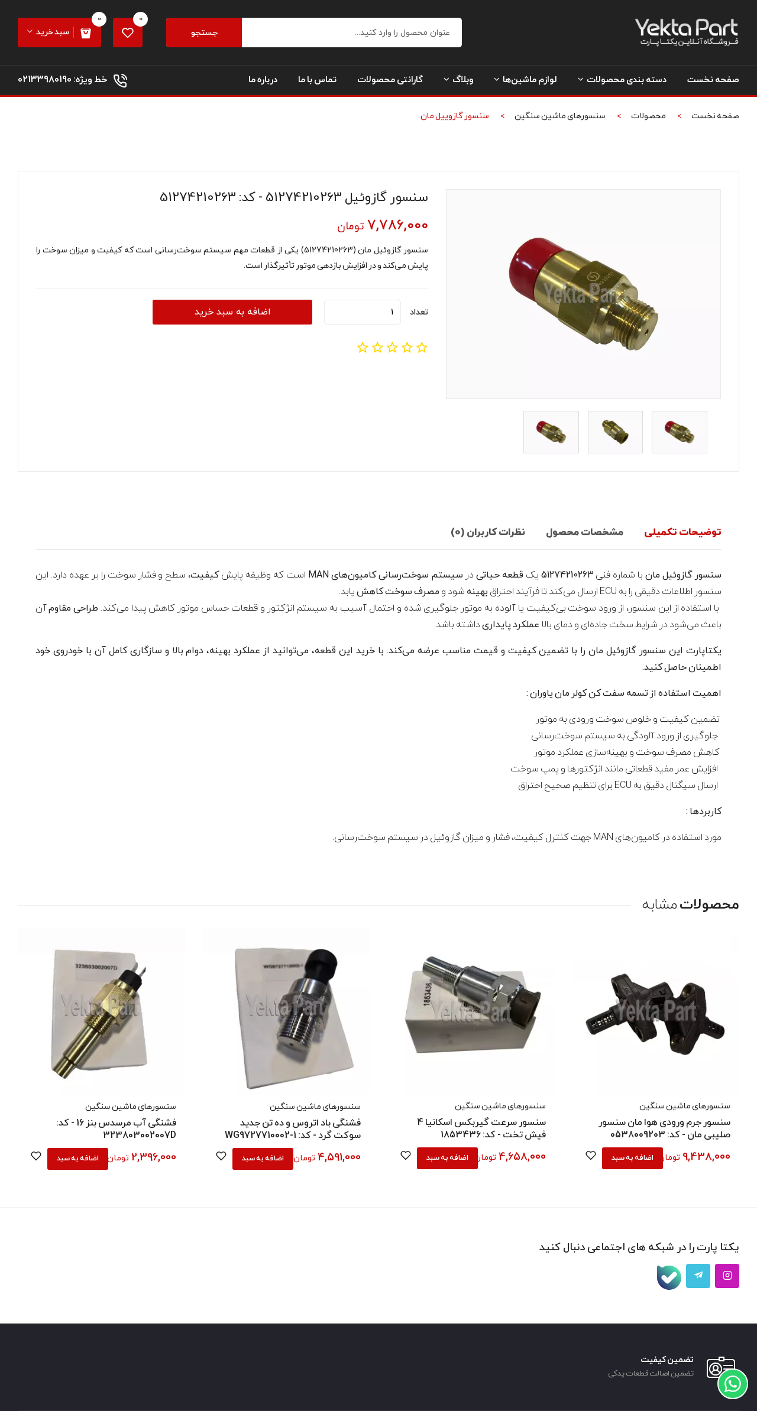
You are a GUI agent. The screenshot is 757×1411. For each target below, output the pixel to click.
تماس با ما (317, 80)
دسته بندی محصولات (627, 80)
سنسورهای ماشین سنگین (560, 116)
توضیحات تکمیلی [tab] (683, 533)
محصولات (648, 116)
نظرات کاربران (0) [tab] (488, 533)
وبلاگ (462, 80)
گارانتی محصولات (390, 80)
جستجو (204, 32)
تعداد (419, 312)
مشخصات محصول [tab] (584, 533)
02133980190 (45, 79)
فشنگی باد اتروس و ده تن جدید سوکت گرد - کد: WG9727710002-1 (293, 1129)
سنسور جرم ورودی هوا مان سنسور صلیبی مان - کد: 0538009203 (664, 1128)
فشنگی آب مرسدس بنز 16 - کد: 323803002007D (116, 1129)
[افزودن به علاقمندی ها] (590, 1157)
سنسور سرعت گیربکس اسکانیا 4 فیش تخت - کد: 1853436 (481, 1128)
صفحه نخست (713, 80)
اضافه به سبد (633, 1158)
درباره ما (262, 80)
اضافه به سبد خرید (233, 312)
